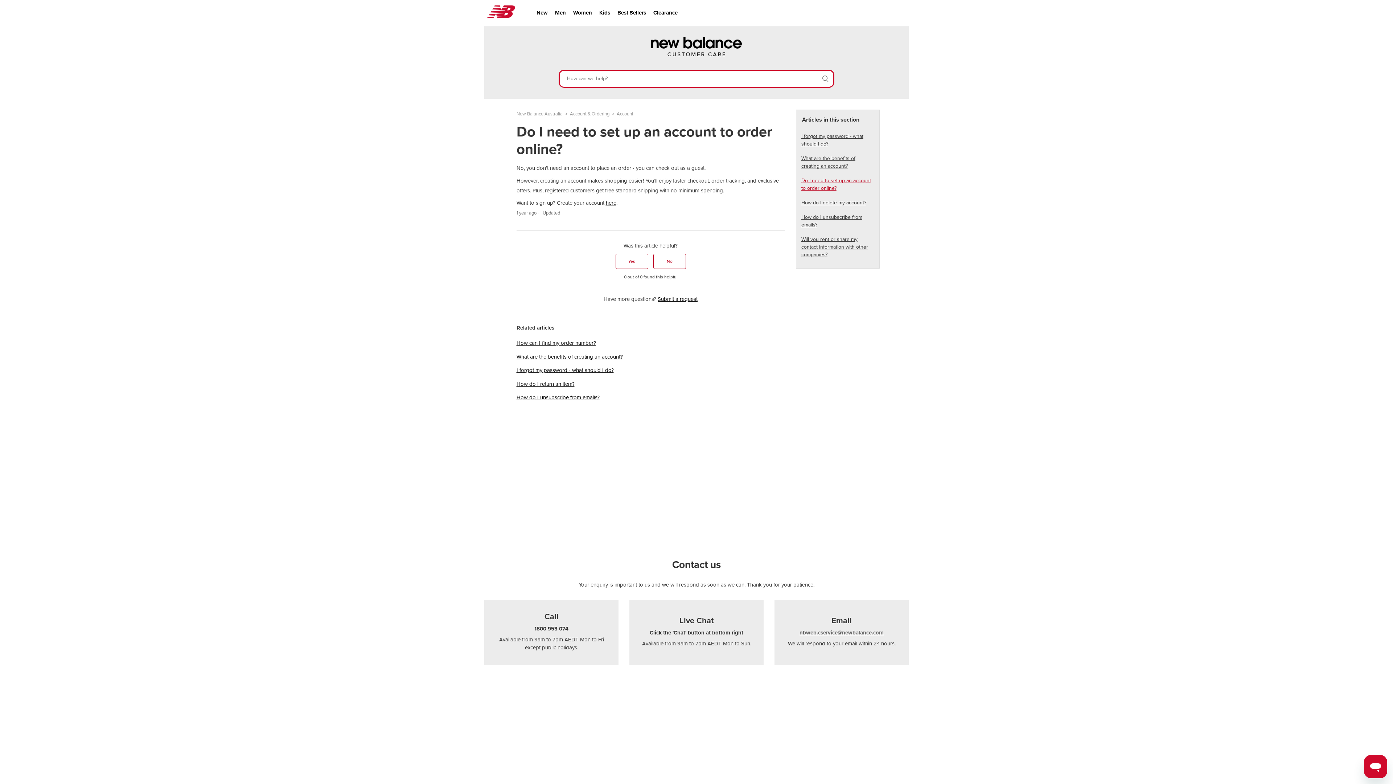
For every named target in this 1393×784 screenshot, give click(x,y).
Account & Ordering (589, 114)
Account (625, 114)
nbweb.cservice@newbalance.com (842, 632)
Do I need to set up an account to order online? (836, 184)
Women (582, 12)
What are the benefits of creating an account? (570, 357)
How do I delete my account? (833, 203)
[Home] (696, 54)
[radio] (632, 261)
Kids (604, 12)
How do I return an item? (546, 384)
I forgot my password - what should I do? (565, 370)
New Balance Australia (540, 114)
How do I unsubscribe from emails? (558, 397)
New (542, 12)
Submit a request (678, 299)
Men (560, 12)
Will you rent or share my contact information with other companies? (834, 247)
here (611, 203)
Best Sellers (631, 12)
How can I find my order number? (556, 343)
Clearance (665, 12)
